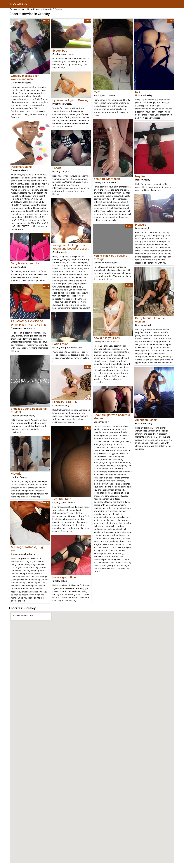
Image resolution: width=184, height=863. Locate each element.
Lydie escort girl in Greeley (70, 100)
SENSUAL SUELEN (64, 402)
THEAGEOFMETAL (18, 4)
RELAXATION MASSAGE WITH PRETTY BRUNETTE (28, 323)
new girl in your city (107, 338)
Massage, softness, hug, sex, (27, 548)
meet (97, 92)
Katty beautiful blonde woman (150, 319)
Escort (56, 168)
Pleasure (141, 224)
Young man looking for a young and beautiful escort (70, 246)
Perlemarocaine (21, 166)
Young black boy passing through (110, 257)
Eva (137, 91)
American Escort (146, 420)
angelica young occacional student (29, 410)
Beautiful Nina (61, 499)
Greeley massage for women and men (25, 77)
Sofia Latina (60, 344)
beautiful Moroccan (107, 178)
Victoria (16, 473)
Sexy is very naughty (25, 263)
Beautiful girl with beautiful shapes (112, 416)
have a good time (64, 577)
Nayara (140, 176)
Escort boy (59, 50)
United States (33, 9)
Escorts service (17, 9)
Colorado (47, 9)
